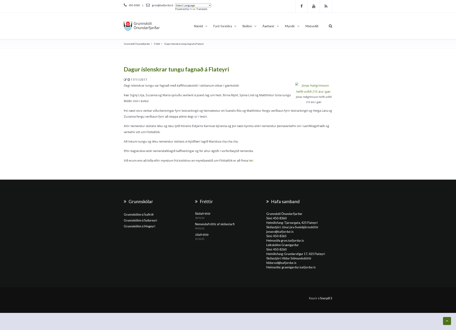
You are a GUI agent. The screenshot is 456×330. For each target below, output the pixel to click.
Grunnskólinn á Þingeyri (139, 226)
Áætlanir (268, 26)
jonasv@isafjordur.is (280, 231)
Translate (201, 9)
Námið (198, 26)
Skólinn (247, 26)
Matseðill (311, 26)
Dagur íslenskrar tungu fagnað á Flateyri (176, 69)
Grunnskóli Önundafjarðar (137, 44)
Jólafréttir (202, 234)
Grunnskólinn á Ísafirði (139, 214)
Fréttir (157, 44)
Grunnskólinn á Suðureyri (140, 220)
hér (251, 160)
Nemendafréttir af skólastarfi (215, 224)
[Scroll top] (447, 321)
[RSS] (326, 6)
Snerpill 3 (326, 298)
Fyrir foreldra (222, 26)
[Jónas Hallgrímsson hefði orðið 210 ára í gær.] (313, 88)
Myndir (290, 26)
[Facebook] (301, 6)
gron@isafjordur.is (162, 5)
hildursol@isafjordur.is (281, 263)
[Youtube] (314, 6)
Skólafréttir (203, 213)
